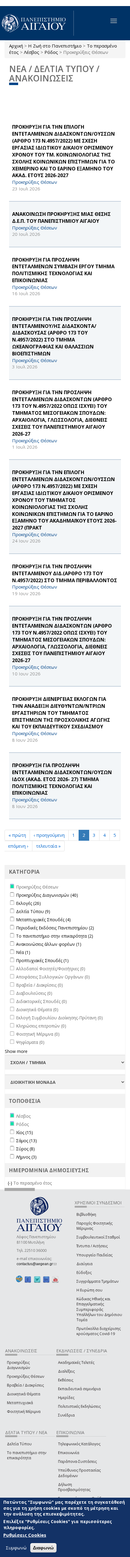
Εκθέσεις (65, 1380)
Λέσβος (31, 52)
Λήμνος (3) (26, 1157)
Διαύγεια (84, 1263)
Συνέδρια (66, 1415)
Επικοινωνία (68, 1452)
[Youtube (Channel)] (55, 1279)
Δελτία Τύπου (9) (33, 911)
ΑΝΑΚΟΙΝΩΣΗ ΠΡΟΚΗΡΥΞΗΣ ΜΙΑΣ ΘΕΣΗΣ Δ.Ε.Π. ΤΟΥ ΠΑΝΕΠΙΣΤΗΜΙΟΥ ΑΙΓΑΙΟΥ (61, 217)
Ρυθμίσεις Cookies (24, 1535)
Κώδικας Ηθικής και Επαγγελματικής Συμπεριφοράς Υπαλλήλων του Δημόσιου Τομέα (99, 1309)
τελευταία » (48, 846)
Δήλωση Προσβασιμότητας (74, 1487)
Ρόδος (51, 52)
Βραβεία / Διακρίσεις (25, 1385)
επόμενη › (18, 846)
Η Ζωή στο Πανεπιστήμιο (55, 46)
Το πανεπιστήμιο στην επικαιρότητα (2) (54, 936)
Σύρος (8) (25, 1149)
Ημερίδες (66, 1397)
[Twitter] (37, 1279)
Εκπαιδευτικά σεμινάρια (79, 1388)
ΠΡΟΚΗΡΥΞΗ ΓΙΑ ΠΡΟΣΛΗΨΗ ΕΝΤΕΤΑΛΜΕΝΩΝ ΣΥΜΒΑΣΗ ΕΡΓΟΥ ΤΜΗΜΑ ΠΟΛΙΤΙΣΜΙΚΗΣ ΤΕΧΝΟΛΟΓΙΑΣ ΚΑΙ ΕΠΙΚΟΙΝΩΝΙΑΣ (63, 270)
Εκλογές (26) (28, 903)
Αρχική (16, 46)
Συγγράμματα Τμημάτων (97, 1281)
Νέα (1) (23, 952)
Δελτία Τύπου (19, 1443)
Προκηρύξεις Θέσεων (25, 1376)
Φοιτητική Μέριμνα (24, 1411)
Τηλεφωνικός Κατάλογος (79, 1443)
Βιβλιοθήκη (86, 1214)
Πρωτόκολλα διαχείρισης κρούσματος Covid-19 (98, 1331)
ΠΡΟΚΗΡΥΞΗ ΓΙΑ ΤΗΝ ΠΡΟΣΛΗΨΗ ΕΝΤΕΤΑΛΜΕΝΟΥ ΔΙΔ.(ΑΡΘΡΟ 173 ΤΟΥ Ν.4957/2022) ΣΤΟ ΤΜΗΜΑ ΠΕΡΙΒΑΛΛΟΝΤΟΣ (64, 573)
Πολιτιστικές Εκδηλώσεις (79, 1406)
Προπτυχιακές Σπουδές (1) (42, 960)
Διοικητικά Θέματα (23, 1394)
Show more (16, 1051)
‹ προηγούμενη (49, 835)
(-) (10, 1183)
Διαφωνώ (43, 1547)
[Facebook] (27, 1279)
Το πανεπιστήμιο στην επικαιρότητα (26, 1455)
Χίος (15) (24, 1132)
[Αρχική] (37, 23)
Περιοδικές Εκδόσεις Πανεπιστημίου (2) (55, 928)
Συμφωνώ (16, 1548)
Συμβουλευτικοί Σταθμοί (98, 1237)
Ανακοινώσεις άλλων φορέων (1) (48, 944)
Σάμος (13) (26, 1140)
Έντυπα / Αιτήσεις (92, 1246)
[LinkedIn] (46, 1279)
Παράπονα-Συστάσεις (77, 1461)
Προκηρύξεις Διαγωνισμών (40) (47, 895)
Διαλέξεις (66, 1371)
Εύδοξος (84, 1272)
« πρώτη (17, 835)
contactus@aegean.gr (37, 1264)
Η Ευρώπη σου (89, 1290)
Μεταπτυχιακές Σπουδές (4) (43, 919)
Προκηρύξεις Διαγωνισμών (18, 1365)
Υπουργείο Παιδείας (94, 1255)
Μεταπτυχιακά (20, 1402)
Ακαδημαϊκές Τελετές (76, 1362)
